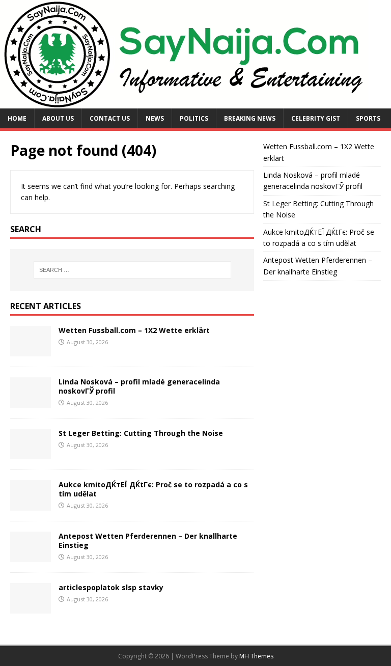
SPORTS (368, 118)
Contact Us (110, 118)
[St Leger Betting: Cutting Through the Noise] (30, 453)
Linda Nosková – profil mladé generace (130, 381)
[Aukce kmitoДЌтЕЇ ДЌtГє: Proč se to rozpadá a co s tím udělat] (30, 504)
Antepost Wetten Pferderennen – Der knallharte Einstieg (148, 540)
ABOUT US (58, 118)
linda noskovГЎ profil (328, 186)
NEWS (155, 118)
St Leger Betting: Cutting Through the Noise (141, 433)
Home (17, 118)
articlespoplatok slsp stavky (111, 587)
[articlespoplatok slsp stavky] (30, 607)
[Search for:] (132, 270)
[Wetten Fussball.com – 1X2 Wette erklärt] (30, 350)
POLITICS (194, 118)
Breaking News (249, 118)
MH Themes (256, 656)
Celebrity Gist (315, 118)
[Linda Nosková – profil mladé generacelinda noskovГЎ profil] (30, 401)
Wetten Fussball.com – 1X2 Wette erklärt (134, 330)
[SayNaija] (184, 102)
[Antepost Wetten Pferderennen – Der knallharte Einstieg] (30, 556)
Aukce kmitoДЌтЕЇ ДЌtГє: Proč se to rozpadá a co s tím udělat (153, 489)
